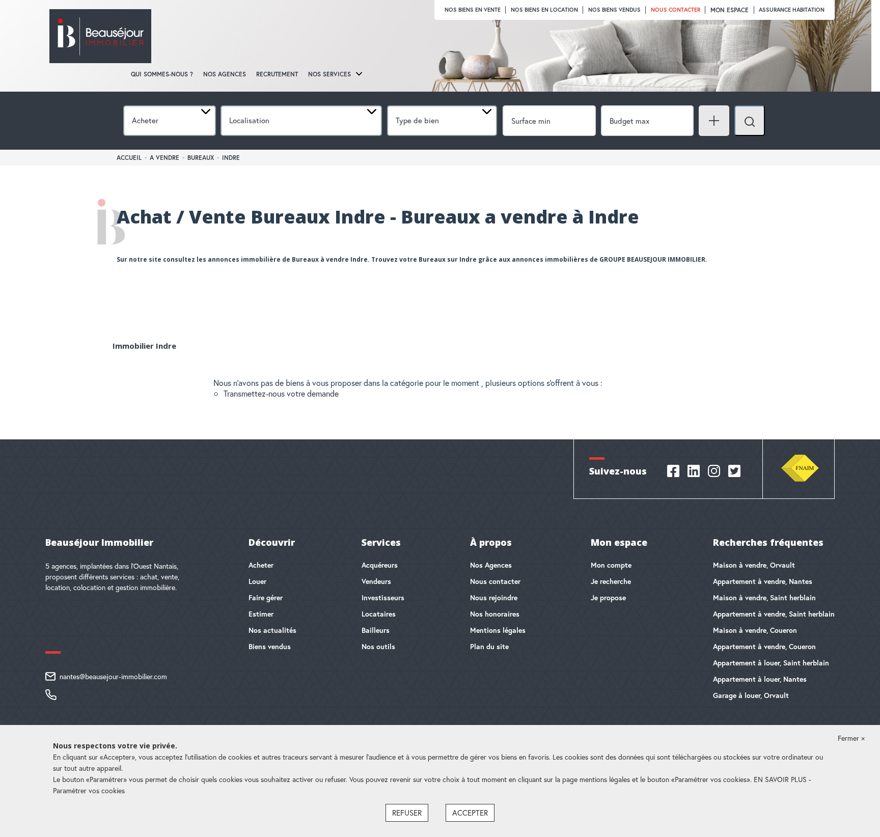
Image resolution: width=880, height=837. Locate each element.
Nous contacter (495, 581)
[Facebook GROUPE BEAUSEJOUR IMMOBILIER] (673, 475)
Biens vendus (270, 646)
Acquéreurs (380, 565)
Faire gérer (266, 597)
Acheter (261, 565)
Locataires (379, 614)
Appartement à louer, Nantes (760, 679)
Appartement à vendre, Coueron (764, 646)
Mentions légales (498, 630)
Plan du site (489, 646)
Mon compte (611, 565)
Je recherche (611, 581)
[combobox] (169, 120)
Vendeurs (376, 581)
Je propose (608, 597)
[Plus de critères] (714, 120)
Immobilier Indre (144, 346)
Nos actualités (272, 630)
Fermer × (851, 738)
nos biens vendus (614, 9)
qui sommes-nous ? (162, 74)
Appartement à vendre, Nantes (762, 581)
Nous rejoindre (493, 597)
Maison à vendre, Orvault (754, 565)
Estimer (261, 614)
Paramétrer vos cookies (89, 790)
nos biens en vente (473, 9)
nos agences (224, 74)
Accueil (129, 157)
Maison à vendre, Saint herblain (764, 597)
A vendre (164, 157)
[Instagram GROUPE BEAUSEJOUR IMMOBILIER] (714, 475)
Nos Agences (491, 565)
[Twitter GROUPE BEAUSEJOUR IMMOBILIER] (734, 475)
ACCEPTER (470, 812)
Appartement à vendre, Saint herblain (774, 614)
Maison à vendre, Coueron (755, 630)
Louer (257, 581)
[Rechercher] (749, 120)
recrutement (277, 74)
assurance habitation (791, 9)
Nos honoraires (494, 614)
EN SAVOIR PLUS (781, 779)
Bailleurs (376, 630)
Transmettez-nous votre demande (281, 393)
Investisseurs (383, 597)
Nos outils (378, 646)
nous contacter (675, 9)
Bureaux (200, 157)
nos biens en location (544, 9)
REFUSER (407, 812)
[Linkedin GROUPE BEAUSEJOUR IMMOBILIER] (694, 475)
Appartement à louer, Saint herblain (771, 662)
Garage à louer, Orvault (751, 695)
